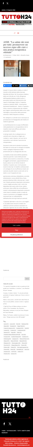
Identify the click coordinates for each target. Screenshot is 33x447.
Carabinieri (19, 328)
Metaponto (7, 343)
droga (13, 332)
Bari (18, 324)
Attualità (23, 55)
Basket (6, 326)
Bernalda (13, 326)
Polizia (13, 347)
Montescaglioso (16, 343)
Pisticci (23, 345)
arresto (12, 324)
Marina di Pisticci (24, 338)
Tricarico (6, 353)
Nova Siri (7, 345)
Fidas (19, 332)
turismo (13, 353)
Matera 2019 (14, 341)
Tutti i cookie (16, 225)
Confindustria (21, 330)
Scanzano (7, 351)
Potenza (6, 349)
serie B (13, 351)
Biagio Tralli (21, 326)
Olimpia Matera (16, 345)
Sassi (27, 349)
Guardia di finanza (16, 336)
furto (24, 334)
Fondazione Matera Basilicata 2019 (12, 334)
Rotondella (20, 349)
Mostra (24, 343)
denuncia (6, 332)
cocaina (6, 330)
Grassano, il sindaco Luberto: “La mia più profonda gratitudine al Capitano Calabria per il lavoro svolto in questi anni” (16, 295)
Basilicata (25, 324)
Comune (13, 330)
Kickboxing (7, 338)
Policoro (6, 347)
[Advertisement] (16, 252)
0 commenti (7, 57)
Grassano (7, 336)
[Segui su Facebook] (3, 3)
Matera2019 (23, 341)
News (27, 55)
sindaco (20, 351)
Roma (13, 349)
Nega (16, 230)
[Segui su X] (7, 3)
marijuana (15, 338)
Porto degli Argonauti (22, 347)
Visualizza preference (16, 235)
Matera (6, 341)
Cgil (27, 328)
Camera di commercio (9, 328)
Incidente (25, 336)
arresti (6, 324)
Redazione (8, 55)
